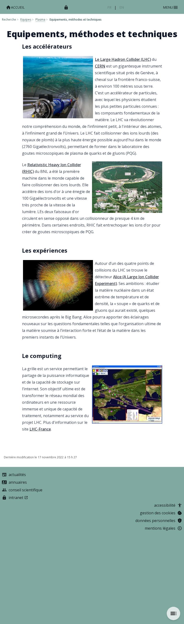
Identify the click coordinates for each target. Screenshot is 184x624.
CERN (100, 66)
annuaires (18, 482)
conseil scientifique (25, 490)
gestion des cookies (157, 513)
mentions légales (160, 528)
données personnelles (155, 520)
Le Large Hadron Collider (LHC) (123, 59)
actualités (17, 474)
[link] (109, 7)
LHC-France (40, 429)
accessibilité (164, 505)
